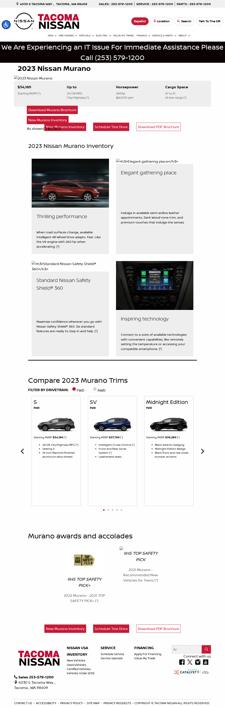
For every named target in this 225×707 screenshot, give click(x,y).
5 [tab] (121, 510)
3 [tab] (112, 510)
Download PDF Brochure (158, 628)
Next (202, 451)
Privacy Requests (117, 703)
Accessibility (46, 703)
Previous (22, 451)
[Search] (206, 649)
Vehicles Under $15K (81, 673)
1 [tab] (104, 510)
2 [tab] (108, 510)
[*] (45, 128)
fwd (80, 390)
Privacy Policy (71, 703)
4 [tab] (117, 510)
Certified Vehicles (79, 669)
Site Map (93, 703)
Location (163, 21)
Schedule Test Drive (111, 628)
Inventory (77, 655)
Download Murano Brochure (52, 109)
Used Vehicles (76, 665)
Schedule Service (112, 654)
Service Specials (112, 658)
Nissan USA (77, 648)
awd (101, 390)
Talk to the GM (209, 21)
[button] (6, 24)
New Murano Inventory (47, 120)
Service (108, 648)
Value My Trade (144, 658)
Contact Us (23, 703)
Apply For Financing (147, 654)
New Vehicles (76, 660)
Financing (144, 648)
